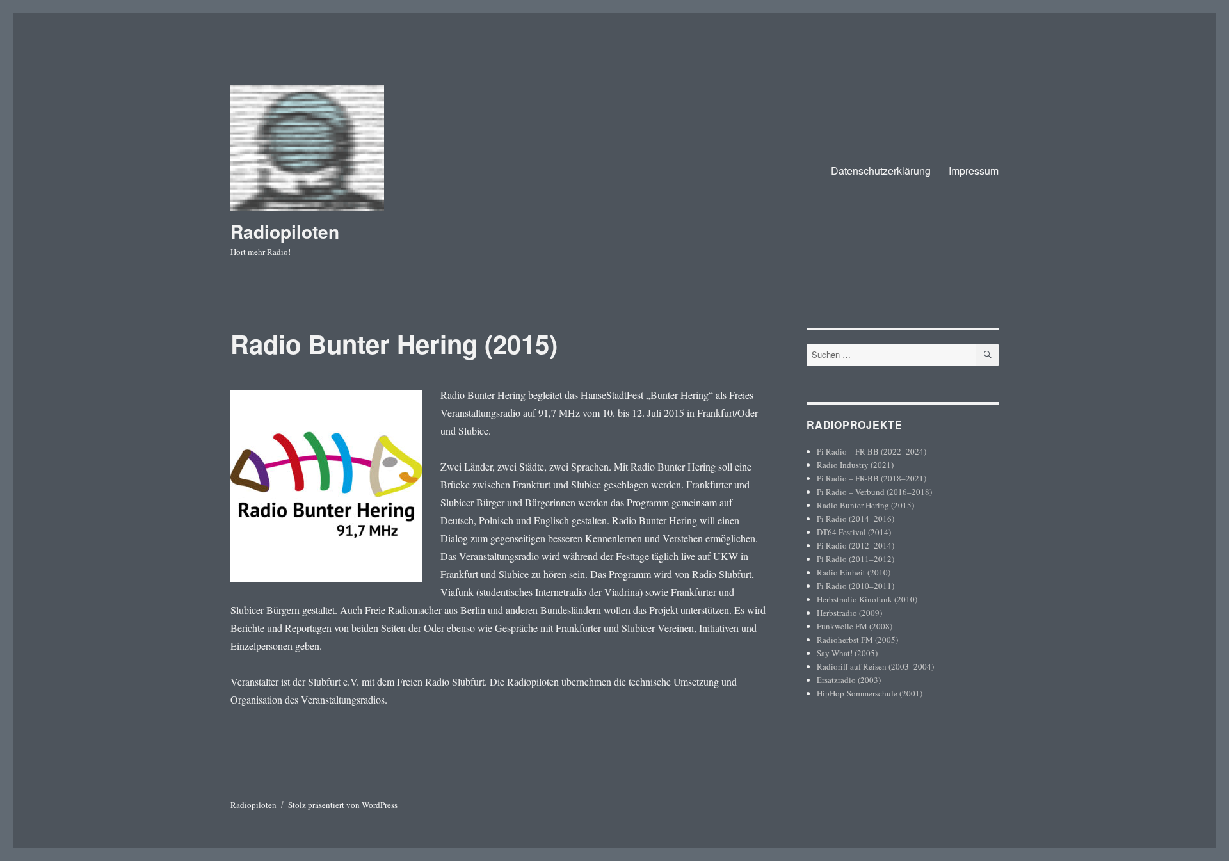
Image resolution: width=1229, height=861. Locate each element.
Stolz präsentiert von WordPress (343, 804)
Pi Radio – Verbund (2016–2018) (874, 491)
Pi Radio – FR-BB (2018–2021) (871, 478)
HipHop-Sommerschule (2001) (869, 693)
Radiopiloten (284, 231)
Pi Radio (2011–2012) (855, 559)
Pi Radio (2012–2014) (855, 545)
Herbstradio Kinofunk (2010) (867, 599)
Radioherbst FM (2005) (857, 639)
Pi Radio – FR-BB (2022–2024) (871, 451)
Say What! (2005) (847, 653)
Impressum (974, 170)
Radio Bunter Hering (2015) (865, 505)
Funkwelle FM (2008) (854, 626)
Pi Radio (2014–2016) (855, 518)
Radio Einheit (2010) (853, 572)
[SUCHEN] (987, 355)
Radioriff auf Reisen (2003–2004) (875, 666)
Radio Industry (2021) (855, 465)
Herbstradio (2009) (849, 612)
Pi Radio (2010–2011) (855, 585)
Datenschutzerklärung (881, 170)
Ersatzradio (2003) (849, 680)
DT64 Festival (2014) (854, 532)
